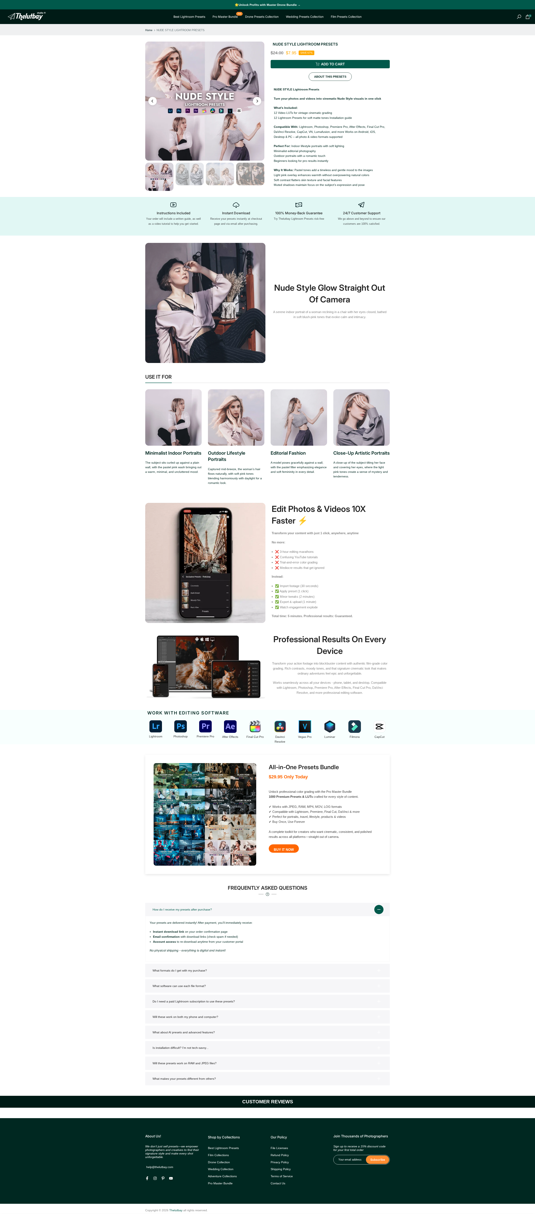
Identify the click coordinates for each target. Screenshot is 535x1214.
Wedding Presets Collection (305, 16)
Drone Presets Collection (262, 16)
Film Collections (218, 1155)
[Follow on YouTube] (171, 1178)
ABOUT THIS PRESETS (330, 76)
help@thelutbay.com (159, 1167)
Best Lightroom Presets (189, 16)
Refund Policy (280, 1155)
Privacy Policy (280, 1162)
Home (148, 30)
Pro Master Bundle (227, 16)
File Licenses (279, 1148)
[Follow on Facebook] (147, 1178)
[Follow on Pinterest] (163, 1178)
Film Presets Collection (346, 16)
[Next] (257, 101)
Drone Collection (219, 1162)
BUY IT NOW (284, 849)
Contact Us (278, 1183)
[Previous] (152, 101)
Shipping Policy (281, 1169)
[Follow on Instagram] (155, 1178)
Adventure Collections (222, 1176)
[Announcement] (267, 5)
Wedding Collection (220, 1169)
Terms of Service (282, 1176)
